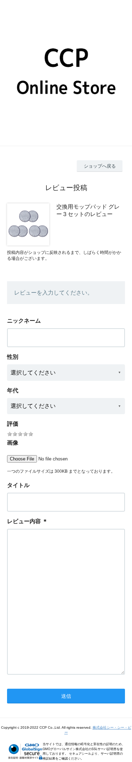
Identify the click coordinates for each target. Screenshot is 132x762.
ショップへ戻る (100, 166)
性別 (12, 357)
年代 (12, 390)
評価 (12, 424)
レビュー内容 (24, 521)
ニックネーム (24, 321)
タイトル (18, 485)
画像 (12, 443)
